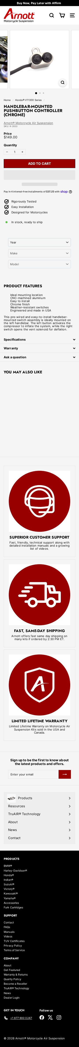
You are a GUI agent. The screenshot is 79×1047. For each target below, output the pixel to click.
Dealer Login (12, 997)
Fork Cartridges (13, 907)
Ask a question (15, 357)
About (7, 965)
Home (7, 100)
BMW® (8, 865)
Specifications (15, 339)
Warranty (11, 348)
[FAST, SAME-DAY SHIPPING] (39, 594)
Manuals (9, 931)
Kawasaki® (11, 893)
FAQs (7, 927)
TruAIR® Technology (16, 988)
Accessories (11, 902)
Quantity (10, 145)
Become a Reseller (15, 983)
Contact (9, 922)
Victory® (9, 889)
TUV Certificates (14, 941)
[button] (39, 175)
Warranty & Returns (16, 974)
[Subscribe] (65, 774)
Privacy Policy (13, 945)
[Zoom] (63, 82)
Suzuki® (9, 884)
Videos (8, 936)
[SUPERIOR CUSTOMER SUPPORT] (39, 501)
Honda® (9, 875)
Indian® (8, 879)
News (7, 993)
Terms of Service (14, 950)
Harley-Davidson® (15, 870)
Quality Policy (12, 979)
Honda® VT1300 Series (28, 100)
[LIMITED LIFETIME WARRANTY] (39, 685)
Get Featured (12, 970)
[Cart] (62, 15)
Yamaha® (10, 898)
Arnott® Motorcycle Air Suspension (28, 123)
